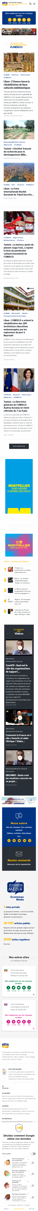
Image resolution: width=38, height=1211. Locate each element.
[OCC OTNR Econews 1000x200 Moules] (19, 31)
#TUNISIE (17, 145)
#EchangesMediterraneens (14, 142)
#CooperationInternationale (15, 316)
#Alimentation (9, 240)
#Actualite (16, 313)
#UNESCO (7, 77)
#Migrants (8, 397)
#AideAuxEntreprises (14, 661)
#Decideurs (26, 395)
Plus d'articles (19, 446)
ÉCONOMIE (6, 1093)
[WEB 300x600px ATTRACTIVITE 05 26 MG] (19, 486)
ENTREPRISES (7, 1118)
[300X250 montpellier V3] (19, 545)
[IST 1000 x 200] (19, 800)
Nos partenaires (15, 1069)
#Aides (25, 313)
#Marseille (8, 145)
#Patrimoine (25, 75)
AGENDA (5, 1106)
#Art (13, 185)
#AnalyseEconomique (14, 731)
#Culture (15, 75)
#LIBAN (7, 75)
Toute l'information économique (18, 4)
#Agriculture (18, 237)
